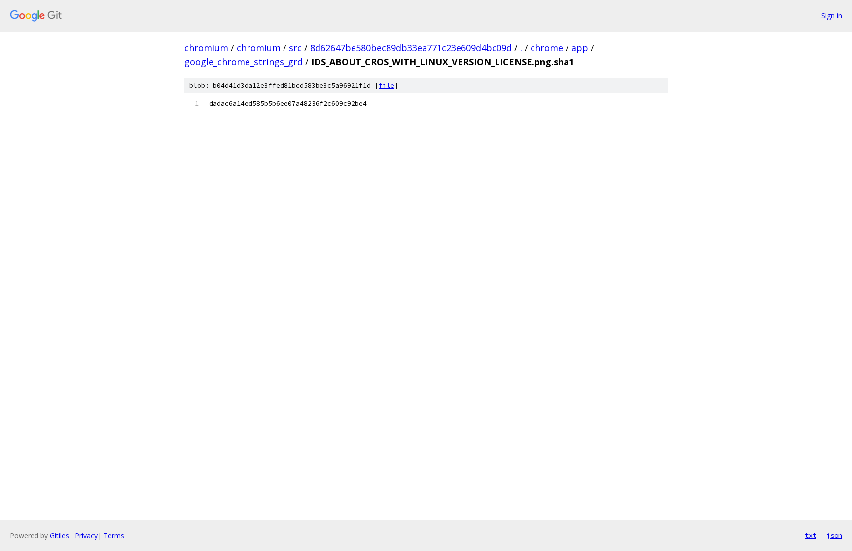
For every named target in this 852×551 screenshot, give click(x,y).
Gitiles (59, 535)
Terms (114, 535)
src (295, 48)
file (386, 85)
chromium (206, 48)
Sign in (831, 15)
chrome (547, 48)
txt (810, 535)
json (834, 535)
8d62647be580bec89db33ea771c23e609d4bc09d (411, 48)
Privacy (86, 535)
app (579, 48)
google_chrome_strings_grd (243, 62)
